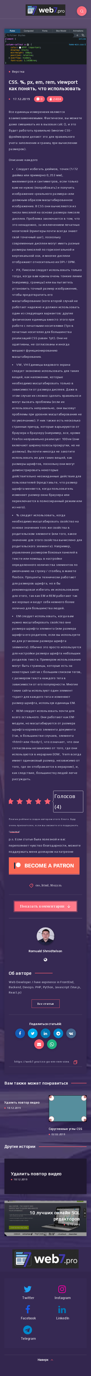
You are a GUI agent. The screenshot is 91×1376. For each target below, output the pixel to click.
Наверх (43, 1359)
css (38, 885)
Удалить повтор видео (22, 1102)
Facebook (28, 1318)
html (45, 885)
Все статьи (45, 1003)
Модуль (56, 885)
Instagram (63, 1298)
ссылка (14, 831)
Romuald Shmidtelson (45, 951)
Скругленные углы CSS (65, 1129)
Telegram (28, 1338)
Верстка (18, 71)
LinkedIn (62, 1318)
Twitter (28, 1298)
